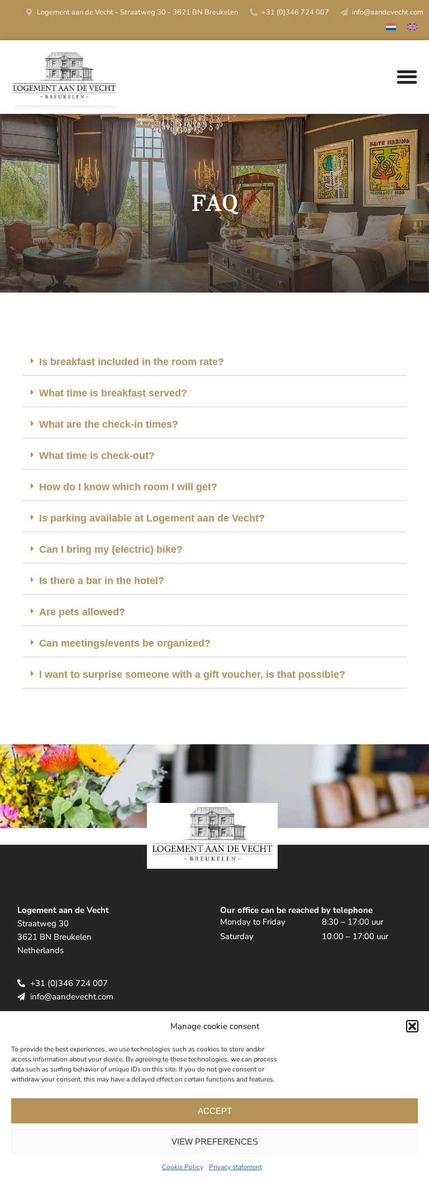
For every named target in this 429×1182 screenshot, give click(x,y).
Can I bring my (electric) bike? (111, 549)
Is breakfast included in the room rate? (131, 361)
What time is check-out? (97, 455)
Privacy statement (235, 1166)
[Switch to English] (412, 28)
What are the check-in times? (108, 424)
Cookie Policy (182, 1166)
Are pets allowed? (82, 612)
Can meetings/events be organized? (125, 643)
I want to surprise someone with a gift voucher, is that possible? (192, 674)
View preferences (214, 1141)
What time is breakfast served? (113, 393)
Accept (215, 1111)
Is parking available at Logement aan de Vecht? (152, 518)
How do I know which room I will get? (128, 486)
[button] (412, 1026)
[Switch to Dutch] (391, 28)
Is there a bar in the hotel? (101, 580)
